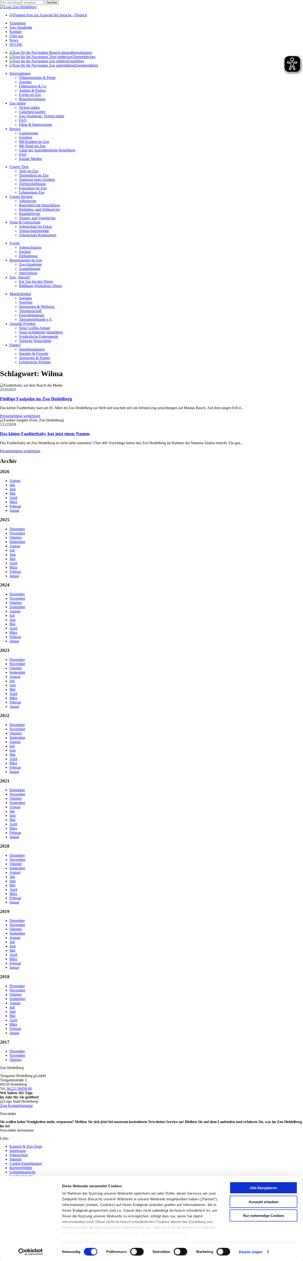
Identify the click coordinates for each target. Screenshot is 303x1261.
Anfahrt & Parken (32, 90)
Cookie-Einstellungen (25, 1163)
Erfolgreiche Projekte (35, 362)
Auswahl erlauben (263, 1202)
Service (15, 129)
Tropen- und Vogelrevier (37, 218)
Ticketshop (17, 23)
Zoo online (17, 103)
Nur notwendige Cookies (263, 1216)
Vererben (25, 302)
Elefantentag (28, 256)
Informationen (20, 73)
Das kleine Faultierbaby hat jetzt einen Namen (45, 433)
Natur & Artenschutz (24, 222)
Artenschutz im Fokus (35, 226)
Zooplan (25, 82)
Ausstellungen (29, 269)
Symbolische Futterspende (38, 336)
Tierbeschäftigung (32, 184)
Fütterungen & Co (32, 86)
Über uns (16, 36)
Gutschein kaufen (32, 112)
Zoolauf (25, 252)
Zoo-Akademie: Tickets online (41, 116)
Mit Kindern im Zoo (34, 142)
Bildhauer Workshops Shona (40, 286)
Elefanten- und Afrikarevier (39, 209)
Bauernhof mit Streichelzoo (39, 205)
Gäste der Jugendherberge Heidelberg (47, 150)
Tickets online (29, 107)
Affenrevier (27, 201)
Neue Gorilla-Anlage (34, 328)
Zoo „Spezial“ (20, 277)
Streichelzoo (28, 273)
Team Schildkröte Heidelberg (41, 332)
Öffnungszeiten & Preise (37, 78)
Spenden (25, 298)
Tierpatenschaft (30, 311)
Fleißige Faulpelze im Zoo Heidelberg (36, 398)
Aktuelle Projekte (22, 324)
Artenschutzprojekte (34, 231)
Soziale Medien (30, 159)
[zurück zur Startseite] (18, 7)
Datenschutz (18, 1155)
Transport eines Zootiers (37, 180)
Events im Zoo (30, 95)
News (13, 40)
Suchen (52, 2)
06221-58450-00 (19, 1089)
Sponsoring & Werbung (36, 307)
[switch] (137, 1251)
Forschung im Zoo (33, 188)
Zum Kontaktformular (16, 1106)
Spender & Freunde (33, 354)
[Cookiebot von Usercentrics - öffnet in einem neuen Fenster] (30, 1251)
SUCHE (15, 44)
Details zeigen (250, 1252)
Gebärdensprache (22, 1172)
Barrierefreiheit (20, 1168)
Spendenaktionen (32, 349)
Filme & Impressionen (35, 125)
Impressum (17, 1151)
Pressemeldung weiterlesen (20, 416)
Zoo (75, 61)
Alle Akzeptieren (263, 1188)
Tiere (84, 57)
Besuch (81, 52)
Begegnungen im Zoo (25, 260)
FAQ (23, 120)
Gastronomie (28, 133)
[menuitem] (156, 52)
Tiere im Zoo (28, 171)
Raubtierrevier (29, 214)
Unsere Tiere (19, 167)
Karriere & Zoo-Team (25, 1146)
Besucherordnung (32, 99)
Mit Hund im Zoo (32, 146)
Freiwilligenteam (31, 315)
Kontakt (15, 32)
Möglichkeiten (20, 294)
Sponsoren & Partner (34, 358)
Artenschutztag (30, 247)
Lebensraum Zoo (32, 192)
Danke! (15, 345)
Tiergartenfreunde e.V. (35, 319)
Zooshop (25, 137)
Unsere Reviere (21, 197)
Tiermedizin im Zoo (34, 175)
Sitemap (15, 1159)
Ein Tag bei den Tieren (36, 281)
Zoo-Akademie (20, 27)
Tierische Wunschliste (35, 341)
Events (14, 243)
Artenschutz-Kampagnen (37, 235)
